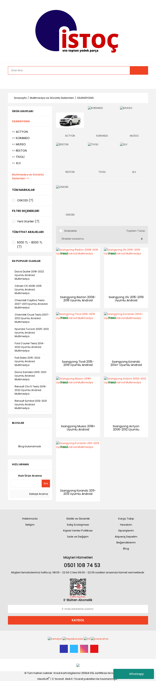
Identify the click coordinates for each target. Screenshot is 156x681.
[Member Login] (12, 82)
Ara (46, 483)
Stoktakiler (70, 231)
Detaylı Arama (38, 494)
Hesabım (126, 525)
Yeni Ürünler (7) (28, 221)
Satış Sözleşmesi (78, 525)
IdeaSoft (43, 679)
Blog (126, 548)
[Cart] (142, 82)
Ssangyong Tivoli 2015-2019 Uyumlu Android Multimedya (78, 365)
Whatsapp (136, 674)
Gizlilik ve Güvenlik (78, 519)
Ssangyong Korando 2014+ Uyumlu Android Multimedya (126, 365)
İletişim (30, 525)
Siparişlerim (126, 530)
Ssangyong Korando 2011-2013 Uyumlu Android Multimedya (78, 494)
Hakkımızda (30, 519)
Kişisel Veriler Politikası (78, 530)
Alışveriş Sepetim (126, 537)
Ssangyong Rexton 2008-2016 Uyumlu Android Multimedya (78, 300)
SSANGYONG (85, 98)
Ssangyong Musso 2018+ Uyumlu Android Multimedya (78, 429)
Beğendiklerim (126, 542)
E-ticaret (58, 679)
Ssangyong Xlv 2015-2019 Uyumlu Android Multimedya (126, 300)
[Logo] (78, 31)
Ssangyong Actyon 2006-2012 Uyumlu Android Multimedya (126, 429)
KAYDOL (78, 620)
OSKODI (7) (25, 200)
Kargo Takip (126, 519)
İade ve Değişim (78, 537)
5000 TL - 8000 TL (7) (29, 244)
